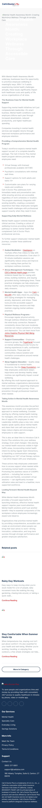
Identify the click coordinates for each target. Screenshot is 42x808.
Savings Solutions (9, 729)
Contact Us (6, 761)
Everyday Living (8, 725)
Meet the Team (8, 741)
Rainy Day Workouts (13, 581)
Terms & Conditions (10, 749)
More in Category (21, 669)
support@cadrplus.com (14, 769)
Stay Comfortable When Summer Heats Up (20, 635)
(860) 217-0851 (11, 765)
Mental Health (8, 717)
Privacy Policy (8, 745)
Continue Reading (9, 600)
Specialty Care (8, 721)
